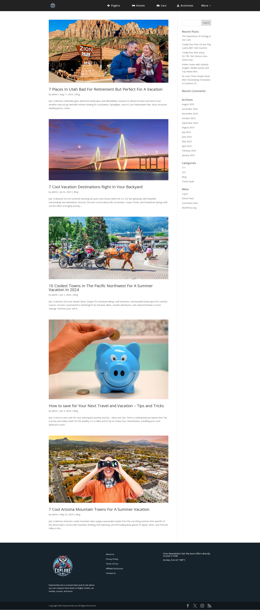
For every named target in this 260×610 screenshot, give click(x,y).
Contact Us (111, 573)
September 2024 (190, 122)
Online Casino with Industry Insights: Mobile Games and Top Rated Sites (195, 68)
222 (184, 172)
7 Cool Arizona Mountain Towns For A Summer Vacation (99, 509)
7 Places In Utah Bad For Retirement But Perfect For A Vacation (105, 89)
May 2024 (187, 141)
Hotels (140, 6)
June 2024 (187, 136)
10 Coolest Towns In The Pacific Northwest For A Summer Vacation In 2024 (101, 287)
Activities (187, 6)
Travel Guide (188, 181)
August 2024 (188, 127)
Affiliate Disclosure (114, 568)
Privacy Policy (112, 559)
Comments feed (190, 203)
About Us (110, 554)
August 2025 (188, 104)
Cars (164, 6)
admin (55, 94)
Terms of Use (112, 563)
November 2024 (190, 113)
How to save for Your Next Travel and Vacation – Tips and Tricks (106, 405)
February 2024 (189, 150)
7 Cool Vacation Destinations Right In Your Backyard (95, 186)
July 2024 (186, 132)
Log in (185, 193)
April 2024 (187, 146)
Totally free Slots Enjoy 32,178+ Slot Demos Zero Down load (194, 56)
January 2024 (188, 155)
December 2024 (190, 109)
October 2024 (188, 118)
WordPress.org (189, 207)
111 (184, 167)
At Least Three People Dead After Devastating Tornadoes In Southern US (196, 80)
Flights (115, 6)
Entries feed (187, 198)
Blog (77, 94)
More (204, 6)
